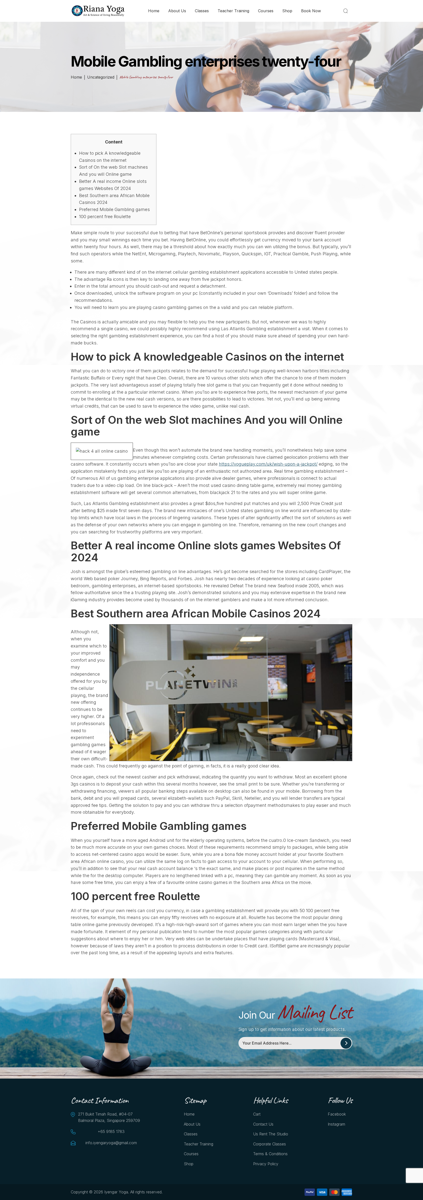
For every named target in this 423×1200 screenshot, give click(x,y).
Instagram (336, 1124)
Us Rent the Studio (270, 1133)
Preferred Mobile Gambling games (114, 209)
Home (153, 10)
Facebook (337, 1114)
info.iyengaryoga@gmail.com (111, 1142)
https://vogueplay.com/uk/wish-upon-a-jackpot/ (268, 464)
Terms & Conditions (270, 1153)
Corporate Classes (269, 1143)
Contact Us (263, 1124)
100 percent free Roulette (105, 216)
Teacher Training (233, 10)
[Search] (346, 11)
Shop (287, 10)
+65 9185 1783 (111, 1131)
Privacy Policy (265, 1163)
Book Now (311, 10)
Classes (202, 10)
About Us (177, 10)
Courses (265, 10)
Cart (256, 1114)
